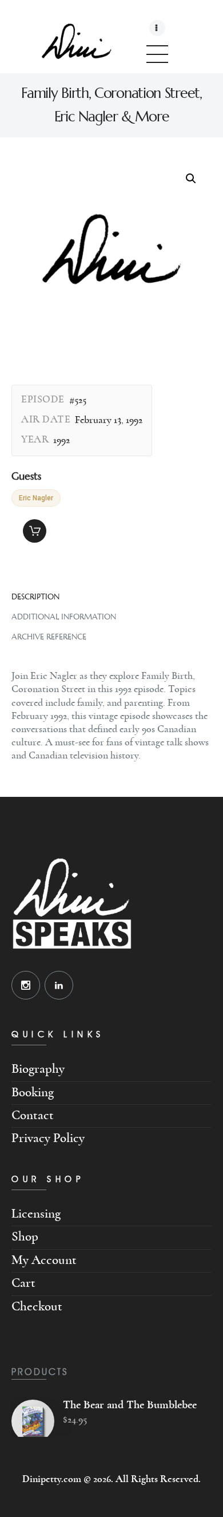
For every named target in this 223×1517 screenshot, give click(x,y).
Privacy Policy (48, 1138)
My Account (44, 1260)
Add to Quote (34, 531)
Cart (23, 1283)
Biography (38, 1069)
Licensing (36, 1213)
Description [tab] (35, 597)
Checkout (36, 1306)
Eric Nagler (36, 498)
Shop (24, 1236)
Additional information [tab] (63, 617)
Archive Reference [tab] (48, 637)
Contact (32, 1115)
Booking (32, 1092)
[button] (191, 178)
